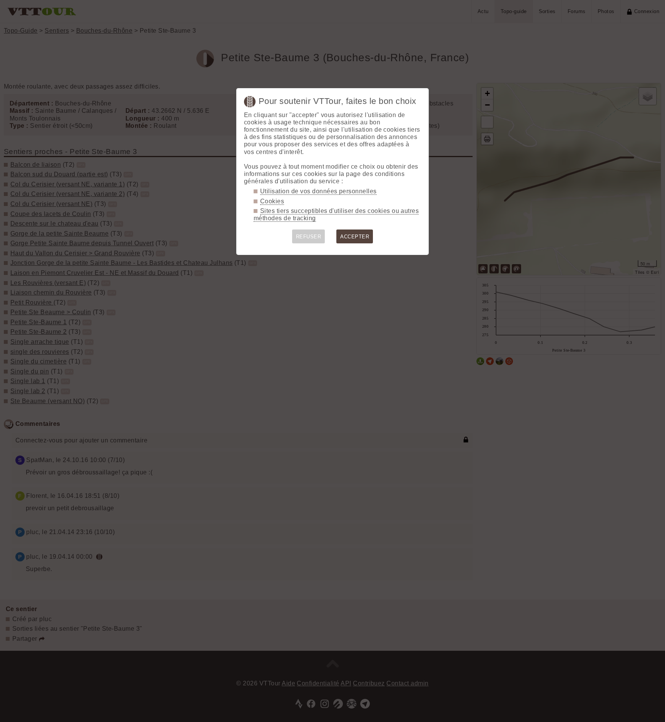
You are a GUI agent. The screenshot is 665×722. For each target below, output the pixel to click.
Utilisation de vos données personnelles (318, 191)
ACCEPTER (354, 237)
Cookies (272, 201)
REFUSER (308, 237)
